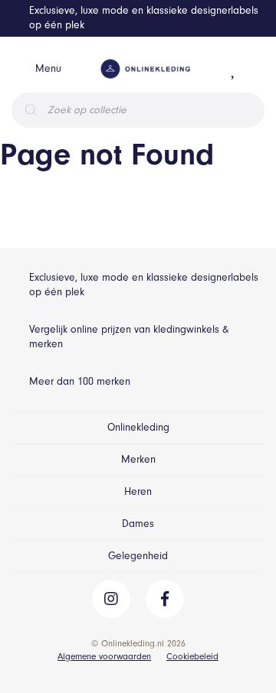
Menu (48, 68)
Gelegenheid (138, 555)
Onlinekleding (138, 427)
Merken (138, 459)
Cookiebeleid (192, 656)
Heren (138, 491)
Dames (138, 523)
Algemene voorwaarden (104, 656)
